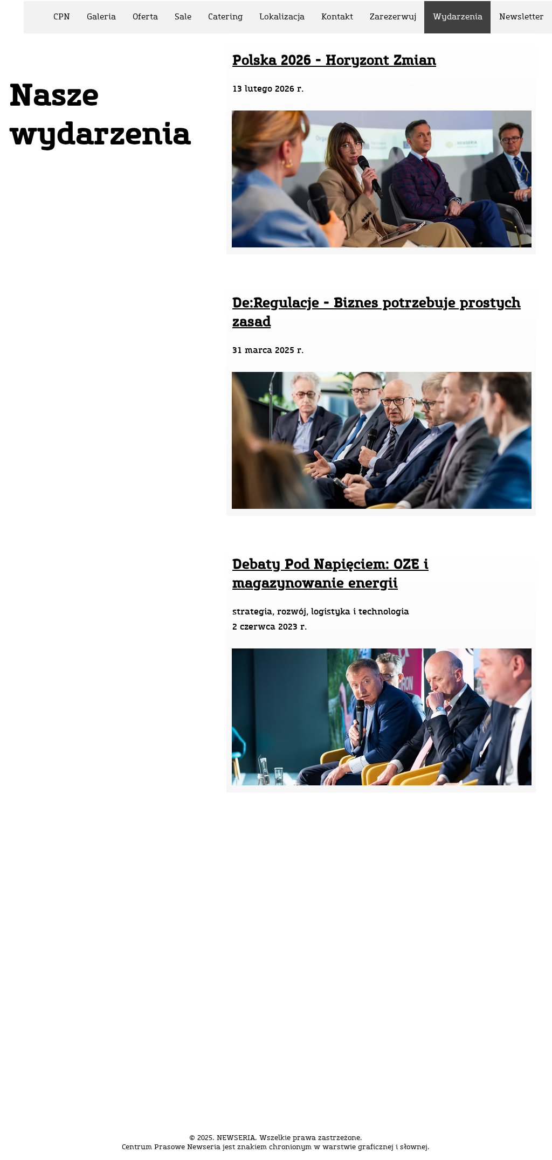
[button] (392, 17)
